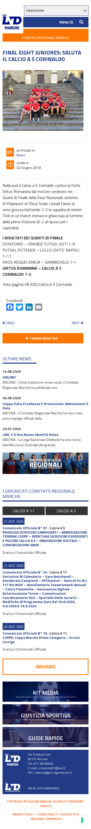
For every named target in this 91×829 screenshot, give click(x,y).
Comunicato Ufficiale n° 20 (25, 572)
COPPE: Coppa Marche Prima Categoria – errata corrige (41, 639)
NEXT (76, 322)
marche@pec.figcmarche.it (53, 772)
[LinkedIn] (29, 308)
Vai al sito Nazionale (43, 788)
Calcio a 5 (66, 511)
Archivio (45, 666)
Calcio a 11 (23, 511)
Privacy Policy (23, 814)
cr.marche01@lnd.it (51, 768)
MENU (64, 22)
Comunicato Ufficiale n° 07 (25, 528)
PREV (10, 322)
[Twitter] (19, 308)
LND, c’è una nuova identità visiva (30, 434)
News (20, 155)
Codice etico (69, 814)
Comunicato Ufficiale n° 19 (25, 633)
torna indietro (43, 338)
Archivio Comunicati (46, 818)
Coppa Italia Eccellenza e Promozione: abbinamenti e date (45, 406)
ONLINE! (9, 377)
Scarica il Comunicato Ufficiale (24, 552)
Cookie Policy (47, 814)
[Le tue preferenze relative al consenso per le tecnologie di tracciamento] (82, 820)
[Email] (38, 308)
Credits (46, 805)
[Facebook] (9, 308)
